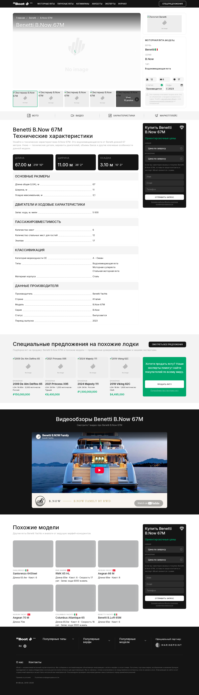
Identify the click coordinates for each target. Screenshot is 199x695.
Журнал (122, 4)
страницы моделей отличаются (161, 101)
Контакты (35, 662)
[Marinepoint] (169, 645)
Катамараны (82, 4)
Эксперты (110, 4)
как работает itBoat (168, 99)
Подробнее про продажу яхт (165, 390)
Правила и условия (23, 677)
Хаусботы (97, 4)
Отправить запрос (164, 197)
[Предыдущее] (17, 50)
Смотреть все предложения (167, 344)
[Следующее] (135, 50)
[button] (77, 51)
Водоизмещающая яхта (158, 68)
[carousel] (77, 59)
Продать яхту (164, 384)
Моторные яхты (46, 4)
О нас (19, 662)
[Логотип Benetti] (164, 23)
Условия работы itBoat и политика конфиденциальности (164, 203)
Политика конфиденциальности (47, 677)
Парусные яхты (65, 4)
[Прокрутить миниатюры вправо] (137, 99)
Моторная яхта (154, 40)
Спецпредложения (172, 4)
